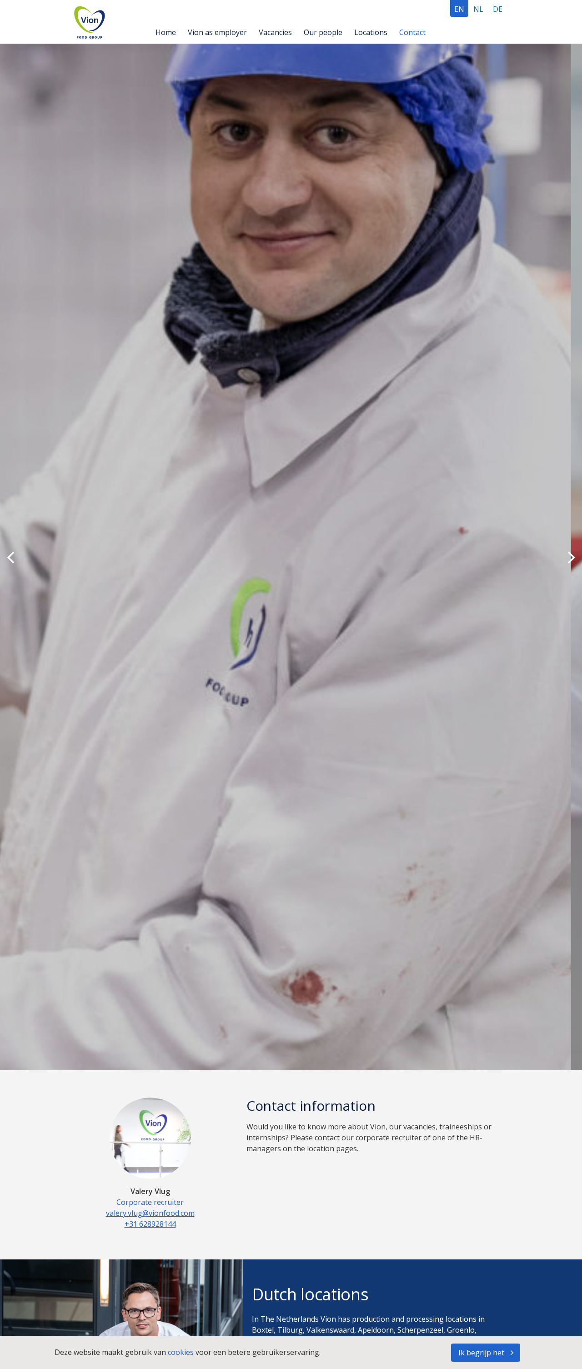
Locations (370, 32)
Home (166, 32)
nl (478, 9)
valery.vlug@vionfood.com (150, 1213)
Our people (323, 32)
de (497, 9)
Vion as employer (217, 32)
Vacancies (275, 32)
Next (571, 557)
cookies (182, 1352)
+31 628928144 (150, 1224)
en (459, 9)
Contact (412, 32)
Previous (10, 557)
